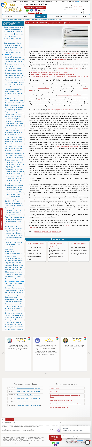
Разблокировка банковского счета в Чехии (15, 203)
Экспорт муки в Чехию (12, 130)
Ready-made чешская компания (15, 217)
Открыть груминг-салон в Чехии (15, 167)
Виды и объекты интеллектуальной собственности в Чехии (15, 315)
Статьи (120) (8, 54)
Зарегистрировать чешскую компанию (15, 114)
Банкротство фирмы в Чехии (14, 155)
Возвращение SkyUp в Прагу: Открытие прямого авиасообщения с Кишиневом (40, 395)
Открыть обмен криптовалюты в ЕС (15, 180)
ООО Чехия (9, 247)
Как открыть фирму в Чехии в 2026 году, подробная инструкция (15, 84)
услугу (67, 225)
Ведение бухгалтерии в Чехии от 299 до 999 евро (14, 50)
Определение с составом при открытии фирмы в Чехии (15, 306)
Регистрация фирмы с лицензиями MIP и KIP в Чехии (15, 61)
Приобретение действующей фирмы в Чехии (15, 189)
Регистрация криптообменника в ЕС (15, 109)
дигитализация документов (42, 232)
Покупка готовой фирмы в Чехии (15, 196)
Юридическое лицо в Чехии (14, 89)
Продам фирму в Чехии (13, 240)
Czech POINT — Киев (12, 201)
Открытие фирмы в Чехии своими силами (15, 263)
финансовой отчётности (80, 97)
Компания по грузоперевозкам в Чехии (15, 128)
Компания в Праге (11, 226)
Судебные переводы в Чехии (15, 242)
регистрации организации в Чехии (69, 95)
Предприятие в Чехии (12, 215)
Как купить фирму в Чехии (13, 228)
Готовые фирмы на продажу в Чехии (14, 45)
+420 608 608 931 (78, 5)
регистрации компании (60, 59)
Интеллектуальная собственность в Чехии (15, 324)
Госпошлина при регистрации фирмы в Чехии (15, 82)
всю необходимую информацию (67, 146)
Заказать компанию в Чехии (14, 59)
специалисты (33, 227)
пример (39, 99)
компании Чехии (43, 88)
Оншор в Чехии (10, 285)
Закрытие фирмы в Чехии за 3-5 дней (15, 269)
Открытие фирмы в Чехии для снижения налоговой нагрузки (15, 212)
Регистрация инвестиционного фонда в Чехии (15, 153)
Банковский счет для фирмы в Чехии (15, 288)
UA (44, 11)
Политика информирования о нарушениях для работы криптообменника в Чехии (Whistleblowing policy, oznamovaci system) (15, 199)
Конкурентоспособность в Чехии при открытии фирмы (15, 299)
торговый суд (56, 232)
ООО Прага (9, 249)
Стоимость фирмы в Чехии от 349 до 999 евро (14, 41)
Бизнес (25, 16)
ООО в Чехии (9, 87)
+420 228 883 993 (78, 7)
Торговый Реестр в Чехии (13, 311)
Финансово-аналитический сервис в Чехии (15, 151)
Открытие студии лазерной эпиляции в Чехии (15, 157)
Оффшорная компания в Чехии (15, 258)
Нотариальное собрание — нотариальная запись (15, 295)
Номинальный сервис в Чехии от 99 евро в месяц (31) (14, 52)
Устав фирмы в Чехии (12, 308)
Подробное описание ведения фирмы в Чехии (14, 47)
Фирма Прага (9, 251)
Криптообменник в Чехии (13, 96)
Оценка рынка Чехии (12, 320)
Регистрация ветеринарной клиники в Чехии (15, 162)
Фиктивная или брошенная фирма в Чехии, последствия (15, 279)
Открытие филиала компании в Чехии (15, 231)
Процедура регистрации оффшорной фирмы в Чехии (15, 187)
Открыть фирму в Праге (13, 244)
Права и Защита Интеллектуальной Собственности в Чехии (15, 322)
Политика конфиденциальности (58, 407)
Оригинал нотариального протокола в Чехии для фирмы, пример (15, 274)
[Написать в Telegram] (32, 10)
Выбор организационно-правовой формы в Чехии (15, 105)
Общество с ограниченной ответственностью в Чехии (15, 272)
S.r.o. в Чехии (9, 66)
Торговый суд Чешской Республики (15, 253)
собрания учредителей (55, 109)
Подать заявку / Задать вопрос (35, 7)
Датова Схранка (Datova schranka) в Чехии (15, 119)
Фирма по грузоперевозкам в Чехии (15, 141)
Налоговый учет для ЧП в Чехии (15, 192)
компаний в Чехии (68, 109)
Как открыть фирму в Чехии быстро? (15, 71)
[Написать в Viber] (36, 10)
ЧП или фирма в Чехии (12, 194)
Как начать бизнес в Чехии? (14, 100)
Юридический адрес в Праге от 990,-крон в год (15, 265)
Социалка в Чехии (11, 297)
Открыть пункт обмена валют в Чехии (15, 185)
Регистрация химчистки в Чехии (15, 169)
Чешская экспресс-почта (13, 221)
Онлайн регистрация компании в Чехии (15, 64)
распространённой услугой (71, 53)
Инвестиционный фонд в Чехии (15, 132)
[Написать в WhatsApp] (27, 10)
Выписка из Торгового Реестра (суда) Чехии (15, 260)
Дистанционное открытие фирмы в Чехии (15, 68)
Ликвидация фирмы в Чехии (14, 290)
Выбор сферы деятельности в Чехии (15, 317)
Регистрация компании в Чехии (15, 75)
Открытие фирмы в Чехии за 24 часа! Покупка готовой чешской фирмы (14, 29)
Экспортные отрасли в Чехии (15, 304)
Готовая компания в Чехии (14, 235)
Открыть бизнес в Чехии (13, 210)
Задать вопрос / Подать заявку (1, 219)
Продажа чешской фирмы (13, 233)
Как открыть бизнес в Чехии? (14, 103)
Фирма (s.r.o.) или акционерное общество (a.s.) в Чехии (15, 135)
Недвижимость (9, 16)
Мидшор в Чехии (10, 256)
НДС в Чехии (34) (10, 36)
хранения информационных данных (69, 68)
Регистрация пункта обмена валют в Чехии (15, 183)
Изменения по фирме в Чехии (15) (14, 34)
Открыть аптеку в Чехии (13, 173)
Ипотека (74, 16)
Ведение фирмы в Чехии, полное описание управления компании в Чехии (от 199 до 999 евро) (14, 43)
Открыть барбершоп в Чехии (14, 171)
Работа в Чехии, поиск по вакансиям (61, 400)
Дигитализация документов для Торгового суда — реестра (15, 281)
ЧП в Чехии (59, 16)
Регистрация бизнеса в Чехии (15, 77)
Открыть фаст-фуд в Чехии (14, 125)
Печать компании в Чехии (13, 224)
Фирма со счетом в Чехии (13, 139)
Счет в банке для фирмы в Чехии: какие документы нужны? (56, 245)
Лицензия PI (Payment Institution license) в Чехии (15, 121)
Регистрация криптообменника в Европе (15, 148)
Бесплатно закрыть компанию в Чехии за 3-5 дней (15, 219)
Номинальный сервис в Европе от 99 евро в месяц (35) (14, 38)
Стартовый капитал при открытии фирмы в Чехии (15, 313)
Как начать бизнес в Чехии (14, 80)
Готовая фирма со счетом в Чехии (15, 137)
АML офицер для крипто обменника (15, 146)
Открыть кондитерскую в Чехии (15, 160)
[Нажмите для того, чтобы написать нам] (78, 9)
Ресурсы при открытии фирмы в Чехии (15, 301)
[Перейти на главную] (13, 8)
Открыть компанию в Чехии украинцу (15, 73)
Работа (84, 16)
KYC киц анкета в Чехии (13, 276)
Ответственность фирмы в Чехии (15, 329)
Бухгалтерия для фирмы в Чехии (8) (14, 31)
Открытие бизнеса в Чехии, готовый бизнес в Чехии (65, 403)
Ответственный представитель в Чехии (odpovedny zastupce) (15, 123)
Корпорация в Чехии (12, 91)
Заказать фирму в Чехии (13, 116)
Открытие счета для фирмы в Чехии (15, 112)
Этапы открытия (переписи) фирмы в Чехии (14, 27)
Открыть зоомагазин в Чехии (14, 164)
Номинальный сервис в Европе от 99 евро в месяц (15, 178)
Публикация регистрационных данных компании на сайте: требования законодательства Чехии (15, 208)
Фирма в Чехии (41, 16)
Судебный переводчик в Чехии (15, 57)
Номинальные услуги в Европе (15, 176)
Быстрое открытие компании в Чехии (15, 93)
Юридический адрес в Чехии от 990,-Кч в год (15, 267)
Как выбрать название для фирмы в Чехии (15, 327)
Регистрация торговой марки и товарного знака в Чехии (79, 244)
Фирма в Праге (10, 144)
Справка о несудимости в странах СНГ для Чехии (15, 237)
